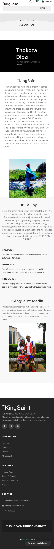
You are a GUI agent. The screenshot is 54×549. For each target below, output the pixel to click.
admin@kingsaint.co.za (14, 505)
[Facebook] (4, 426)
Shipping (5, 484)
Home (22, 20)
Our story (6, 443)
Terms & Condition (10, 476)
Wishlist (5, 451)
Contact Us (6, 447)
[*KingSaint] (10, 4)
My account (7, 456)
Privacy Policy (8, 472)
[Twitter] (11, 426)
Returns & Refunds (10, 480)
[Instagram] (17, 426)
